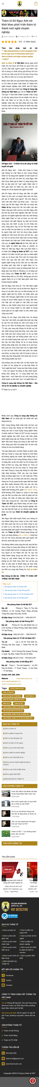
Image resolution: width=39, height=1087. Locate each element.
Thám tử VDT (19, 703)
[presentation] (4, 878)
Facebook (9, 975)
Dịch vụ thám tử (8, 63)
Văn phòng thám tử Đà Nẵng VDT (16, 598)
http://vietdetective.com (11, 684)
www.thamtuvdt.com (24, 678)
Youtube (8, 985)
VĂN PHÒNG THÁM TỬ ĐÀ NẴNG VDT (15, 707)
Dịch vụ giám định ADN (12, 774)
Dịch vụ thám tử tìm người (14, 743)
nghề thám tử (30, 696)
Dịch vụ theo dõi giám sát (13, 738)
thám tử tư (6, 703)
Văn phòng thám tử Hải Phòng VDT (17, 590)
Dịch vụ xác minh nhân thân (14, 748)
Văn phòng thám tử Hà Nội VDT (15, 587)
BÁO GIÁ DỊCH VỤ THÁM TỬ (14, 779)
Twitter (8, 980)
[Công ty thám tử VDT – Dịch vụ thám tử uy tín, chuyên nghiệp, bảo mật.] (19, 4)
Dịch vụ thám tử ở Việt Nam (12, 696)
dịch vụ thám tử (24, 535)
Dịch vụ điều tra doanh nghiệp (15, 752)
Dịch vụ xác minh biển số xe (14, 757)
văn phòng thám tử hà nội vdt (13, 710)
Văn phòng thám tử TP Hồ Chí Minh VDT (18, 594)
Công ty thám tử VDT (17, 688)
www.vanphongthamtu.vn (11, 681)
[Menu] (3, 3)
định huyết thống (30, 490)
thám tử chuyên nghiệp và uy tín (13, 699)
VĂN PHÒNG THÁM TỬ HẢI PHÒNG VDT (16, 714)
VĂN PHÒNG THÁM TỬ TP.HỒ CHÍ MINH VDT (18, 718)
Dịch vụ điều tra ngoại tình (14, 733)
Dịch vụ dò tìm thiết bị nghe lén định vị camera (17, 763)
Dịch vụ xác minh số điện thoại (15, 769)
